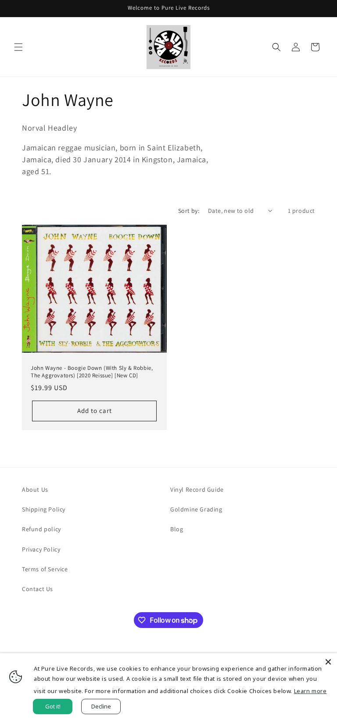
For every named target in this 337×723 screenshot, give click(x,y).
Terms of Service (45, 569)
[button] (18, 47)
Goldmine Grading (196, 509)
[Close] (328, 661)
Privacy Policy (41, 549)
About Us (35, 489)
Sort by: (188, 211)
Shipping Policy (43, 509)
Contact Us (37, 589)
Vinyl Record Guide (197, 489)
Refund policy (41, 529)
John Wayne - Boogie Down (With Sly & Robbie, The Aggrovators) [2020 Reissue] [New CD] (92, 372)
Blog (176, 529)
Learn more (310, 691)
